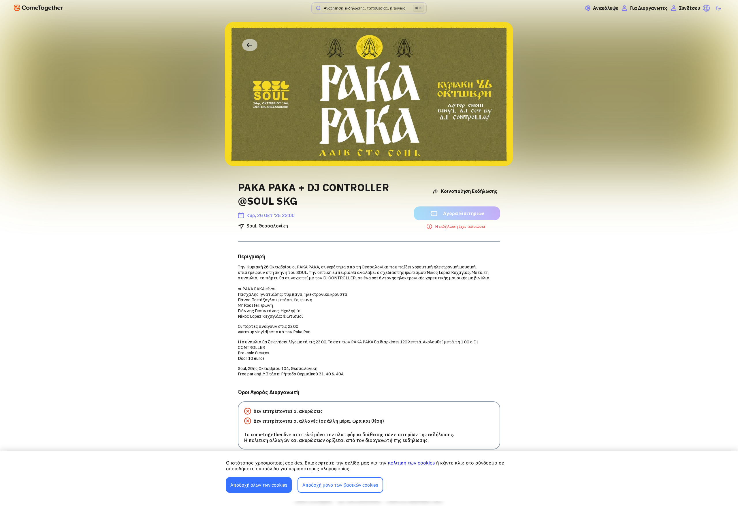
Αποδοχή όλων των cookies (258, 485)
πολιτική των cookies (411, 463)
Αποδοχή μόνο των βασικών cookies (340, 485)
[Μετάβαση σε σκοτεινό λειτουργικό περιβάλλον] (718, 8)
